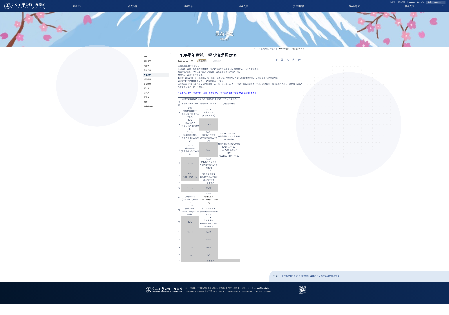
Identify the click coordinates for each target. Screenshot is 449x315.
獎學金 (146, 97)
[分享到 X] (288, 59)
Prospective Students (415, 2)
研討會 (146, 88)
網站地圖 (401, 2)
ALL (145, 57)
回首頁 (392, 2)
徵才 (145, 102)
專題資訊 (273, 49)
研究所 (146, 93)
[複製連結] (299, 59)
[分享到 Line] (282, 59)
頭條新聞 (147, 61)
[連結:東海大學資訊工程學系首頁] (164, 289)
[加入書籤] (293, 59)
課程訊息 (147, 79)
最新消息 (264, 49)
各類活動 (147, 84)
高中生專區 (148, 106)
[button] (443, 6)
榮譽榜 (146, 66)
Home (256, 49)
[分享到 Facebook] (276, 59)
